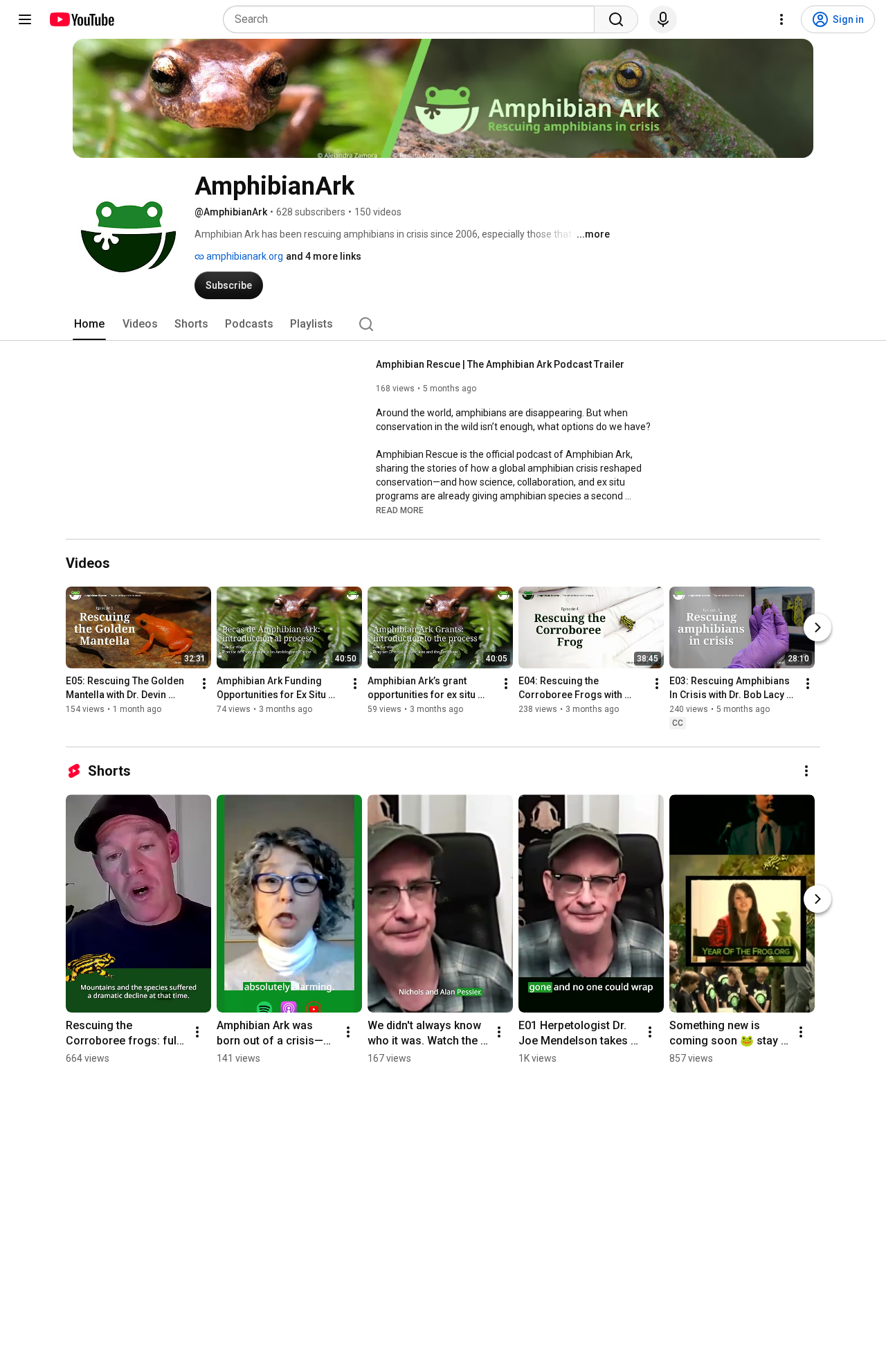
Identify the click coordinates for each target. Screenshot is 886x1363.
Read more (400, 510)
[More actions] (204, 684)
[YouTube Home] (81, 19)
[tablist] (443, 324)
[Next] (817, 628)
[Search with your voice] (663, 19)
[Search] (616, 19)
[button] (400, 510)
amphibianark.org (243, 256)
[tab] (89, 324)
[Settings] (781, 19)
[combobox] (413, 19)
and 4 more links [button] (323, 256)
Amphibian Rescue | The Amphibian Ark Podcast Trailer (500, 364)
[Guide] (25, 19)
